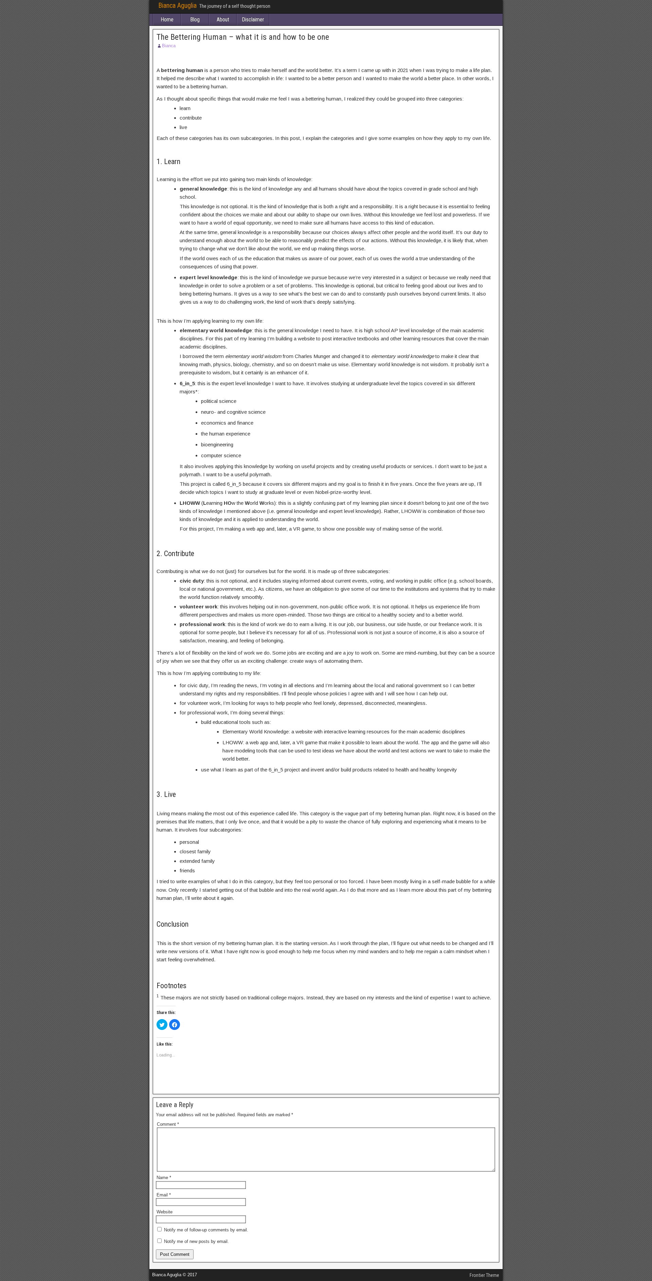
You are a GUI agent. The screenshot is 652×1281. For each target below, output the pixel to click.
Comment (168, 1124)
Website (165, 1211)
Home (167, 19)
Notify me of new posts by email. (196, 1241)
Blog (195, 19)
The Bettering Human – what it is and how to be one (243, 37)
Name (164, 1177)
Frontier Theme (484, 1275)
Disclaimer (253, 19)
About (223, 19)
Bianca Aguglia (177, 5)
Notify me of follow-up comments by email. (206, 1229)
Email (164, 1194)
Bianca (169, 45)
